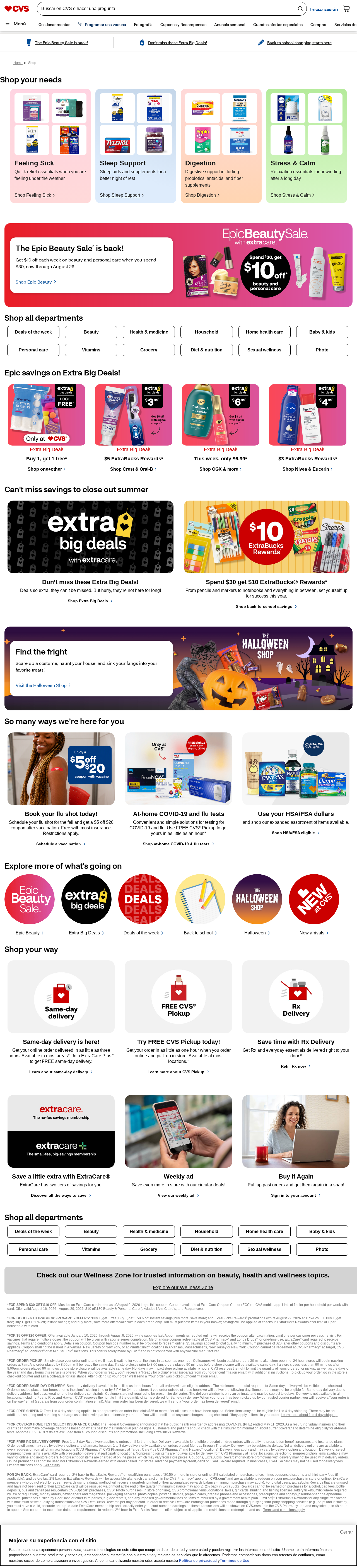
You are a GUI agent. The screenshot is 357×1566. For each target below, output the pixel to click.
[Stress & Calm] (288, 108)
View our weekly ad (176, 1195)
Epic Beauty (28, 932)
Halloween (255, 932)
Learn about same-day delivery (58, 1072)
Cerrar (346, 1532)
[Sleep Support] (117, 108)
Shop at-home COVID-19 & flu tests (176, 844)
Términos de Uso (234, 1560)
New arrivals (312, 932)
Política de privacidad (198, 1560)
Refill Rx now (293, 1066)
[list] (178, 146)
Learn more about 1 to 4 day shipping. (309, 1415)
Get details (52, 1465)
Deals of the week (141, 932)
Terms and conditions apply (284, 1510)
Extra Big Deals (84, 932)
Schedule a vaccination (58, 844)
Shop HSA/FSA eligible (293, 832)
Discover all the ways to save (58, 1195)
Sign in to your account (293, 1195)
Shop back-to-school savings (264, 606)
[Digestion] (202, 108)
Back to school (198, 932)
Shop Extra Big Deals (88, 601)
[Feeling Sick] (32, 108)
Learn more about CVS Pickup (176, 1072)
